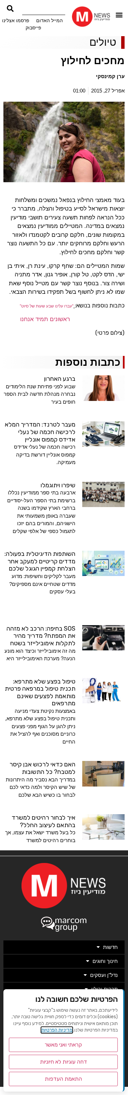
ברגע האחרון (59, 379)
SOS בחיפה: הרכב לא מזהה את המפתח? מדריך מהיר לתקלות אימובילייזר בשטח (40, 636)
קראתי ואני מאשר (63, 1044)
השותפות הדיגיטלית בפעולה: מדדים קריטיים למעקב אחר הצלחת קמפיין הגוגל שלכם (39, 561)
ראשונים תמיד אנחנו (45, 319)
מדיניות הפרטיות (56, 1030)
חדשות (110, 947)
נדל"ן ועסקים (104, 975)
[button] (119, 14)
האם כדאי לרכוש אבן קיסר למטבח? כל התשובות (42, 768)
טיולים (102, 42)
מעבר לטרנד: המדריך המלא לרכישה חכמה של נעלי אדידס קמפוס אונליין (40, 432)
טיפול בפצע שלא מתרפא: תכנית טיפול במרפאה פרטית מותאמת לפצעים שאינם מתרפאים (40, 692)
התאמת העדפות (63, 1079)
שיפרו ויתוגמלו (58, 485)
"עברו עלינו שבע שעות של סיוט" (46, 306)
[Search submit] (10, 8)
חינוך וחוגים (105, 961)
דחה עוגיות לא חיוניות (63, 1061)
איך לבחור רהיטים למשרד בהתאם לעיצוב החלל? (43, 821)
